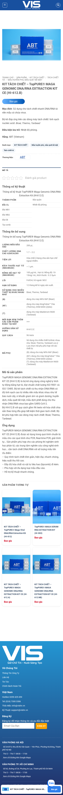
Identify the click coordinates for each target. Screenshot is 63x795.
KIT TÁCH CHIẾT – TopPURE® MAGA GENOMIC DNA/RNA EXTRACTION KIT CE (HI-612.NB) (46, 591)
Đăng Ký (41, 726)
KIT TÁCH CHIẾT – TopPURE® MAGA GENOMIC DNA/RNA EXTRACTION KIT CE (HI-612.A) (15, 591)
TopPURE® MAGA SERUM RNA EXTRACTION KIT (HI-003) (46, 530)
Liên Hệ (5, 677)
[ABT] (22, 157)
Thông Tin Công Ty (10, 673)
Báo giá (13, 101)
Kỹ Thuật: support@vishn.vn (15, 710)
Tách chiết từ (9, 150)
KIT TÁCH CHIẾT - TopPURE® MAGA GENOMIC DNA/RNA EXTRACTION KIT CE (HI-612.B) (28, 789)
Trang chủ (7, 77)
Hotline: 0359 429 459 (12, 697)
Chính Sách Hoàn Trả (11, 686)
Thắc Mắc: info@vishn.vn (13, 705)
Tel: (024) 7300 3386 (11, 701)
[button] (4, 5)
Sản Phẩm (21, 77)
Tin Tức (5, 682)
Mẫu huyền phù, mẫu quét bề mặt (25, 80)
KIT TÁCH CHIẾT (37, 77)
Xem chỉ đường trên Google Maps (17, 757)
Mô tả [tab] (5, 170)
